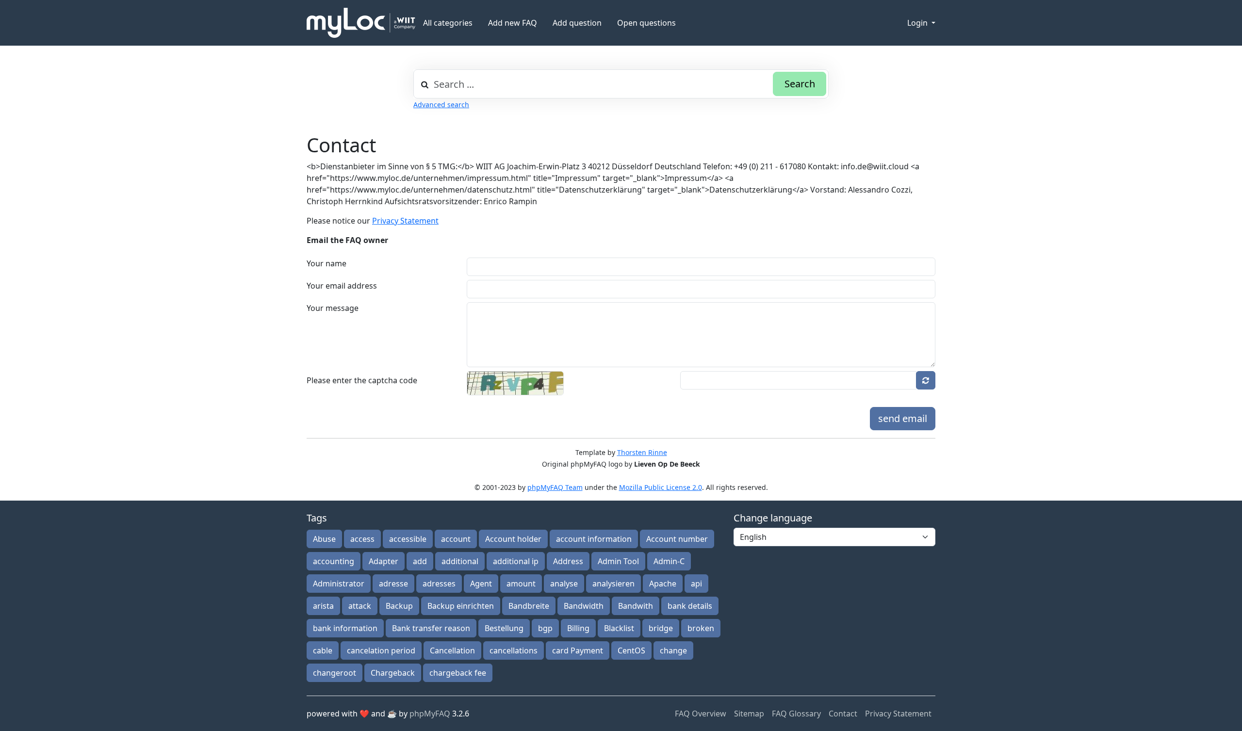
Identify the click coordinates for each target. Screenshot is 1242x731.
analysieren (613, 583)
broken (700, 628)
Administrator (338, 583)
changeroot (334, 672)
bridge (661, 628)
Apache (662, 583)
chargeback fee (457, 672)
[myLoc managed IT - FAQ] (361, 23)
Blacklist (619, 628)
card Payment (577, 650)
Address (568, 561)
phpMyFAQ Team (555, 487)
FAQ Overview (700, 713)
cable (322, 650)
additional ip (516, 561)
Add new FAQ (512, 22)
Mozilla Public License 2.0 (660, 487)
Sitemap (749, 713)
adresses (439, 583)
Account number (677, 539)
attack (359, 606)
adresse (393, 583)
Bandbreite (528, 606)
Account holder (513, 539)
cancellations (514, 650)
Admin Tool (618, 561)
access (362, 539)
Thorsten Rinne (642, 452)
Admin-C (669, 561)
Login (918, 22)
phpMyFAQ (429, 713)
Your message (333, 308)
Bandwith (635, 606)
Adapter (383, 561)
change (673, 650)
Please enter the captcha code (362, 380)
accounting (333, 561)
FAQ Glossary (796, 713)
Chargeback (393, 672)
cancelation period (381, 650)
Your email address (342, 285)
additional (459, 561)
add (420, 561)
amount (521, 583)
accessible (407, 539)
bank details (690, 606)
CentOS (631, 650)
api (696, 583)
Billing (578, 628)
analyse (564, 583)
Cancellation (452, 650)
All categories (448, 22)
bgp (545, 628)
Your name (326, 263)
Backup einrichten (460, 606)
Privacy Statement (405, 220)
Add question (577, 22)
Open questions (646, 22)
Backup (399, 606)
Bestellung (504, 628)
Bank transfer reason (431, 628)
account (456, 539)
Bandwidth (584, 606)
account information (594, 539)
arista (323, 606)
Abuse (324, 539)
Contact (843, 713)
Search (799, 83)
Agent (481, 583)
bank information (345, 628)
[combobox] (621, 83)
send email (902, 418)
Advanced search (441, 104)
